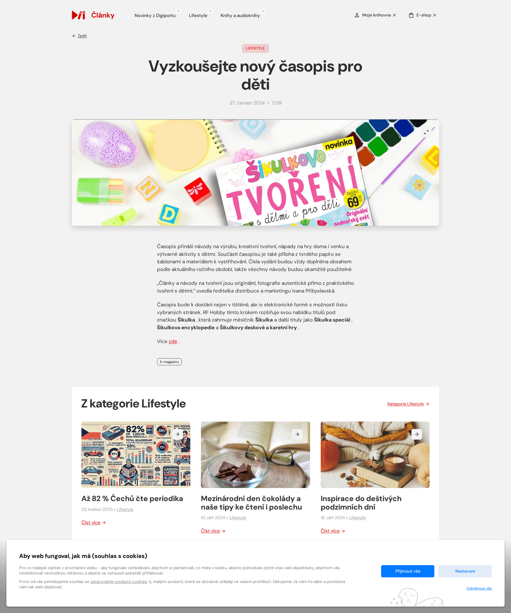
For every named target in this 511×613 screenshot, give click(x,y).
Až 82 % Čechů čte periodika (132, 498)
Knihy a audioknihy (242, 14)
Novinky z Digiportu (157, 14)
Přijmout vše (407, 571)
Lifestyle (200, 14)
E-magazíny (169, 362)
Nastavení (465, 571)
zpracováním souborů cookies (118, 581)
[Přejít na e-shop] (81, 15)
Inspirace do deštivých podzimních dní (361, 503)
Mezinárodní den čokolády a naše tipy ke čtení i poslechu (251, 503)
